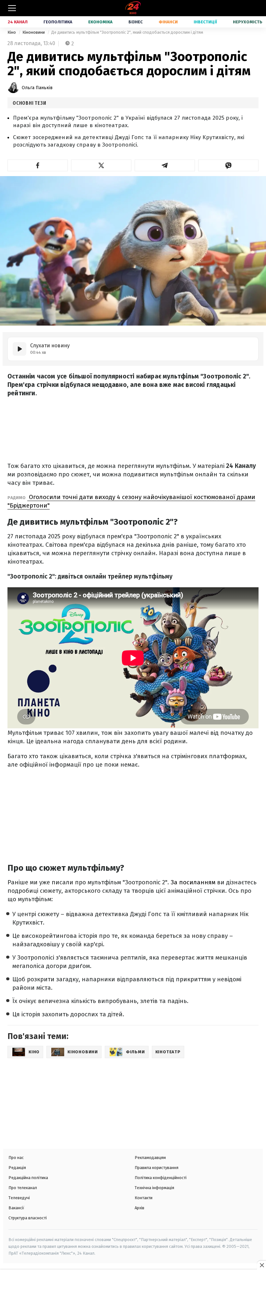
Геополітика (57, 21)
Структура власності (27, 1217)
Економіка (100, 21)
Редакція (17, 1167)
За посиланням (194, 882)
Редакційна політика (28, 1177)
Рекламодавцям (150, 1157)
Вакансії (16, 1207)
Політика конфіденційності (161, 1177)
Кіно (12, 32)
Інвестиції (205, 21)
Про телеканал (22, 1187)
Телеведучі (19, 1197)
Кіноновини (34, 32)
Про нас (16, 1157)
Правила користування (156, 1167)
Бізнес (135, 21)
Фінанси (168, 21)
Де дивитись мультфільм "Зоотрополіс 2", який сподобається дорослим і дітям (127, 32)
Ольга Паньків (37, 87)
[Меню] (12, 8)
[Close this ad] (261, 1265)
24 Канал (18, 21)
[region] (133, 1286)
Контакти (143, 1197)
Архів (139, 1207)
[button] (37, 165)
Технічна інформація (154, 1187)
